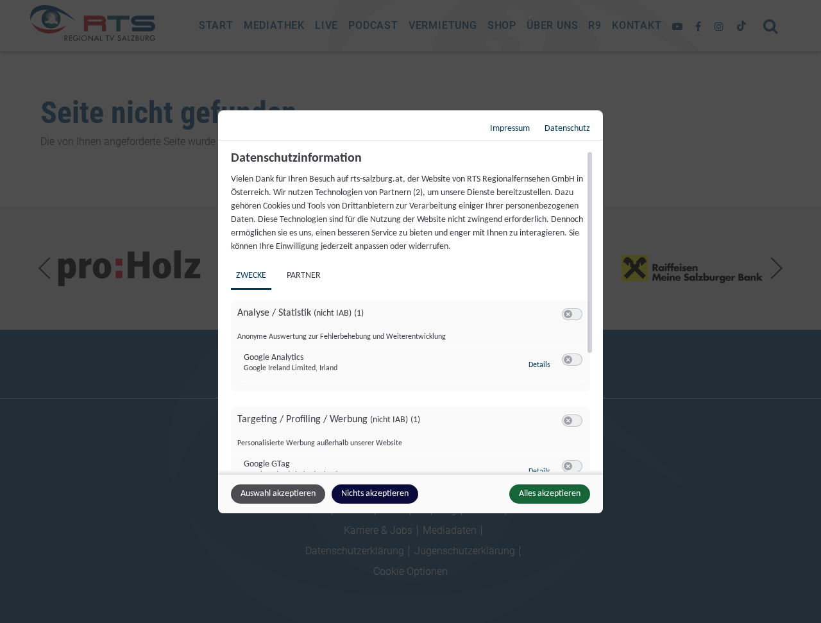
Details (539, 365)
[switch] (572, 314)
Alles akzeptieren (549, 494)
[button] (568, 314)
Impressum (510, 128)
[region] (412, 311)
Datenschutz (567, 128)
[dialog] (410, 311)
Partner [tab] (304, 275)
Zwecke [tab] (251, 275)
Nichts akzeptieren (375, 494)
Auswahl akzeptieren (278, 494)
